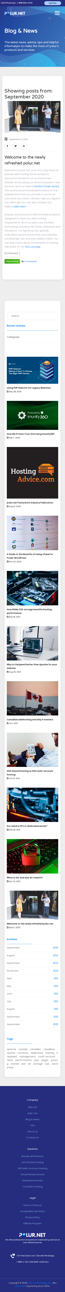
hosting (49, 1053)
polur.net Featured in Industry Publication (30, 502)
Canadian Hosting (33, 1186)
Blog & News (32, 1119)
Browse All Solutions (33, 1156)
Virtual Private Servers (33, 1174)
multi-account (46, 1056)
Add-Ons (33, 1113)
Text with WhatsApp (45, 1255)
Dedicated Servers (32, 1180)
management (27, 1056)
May (9, 986)
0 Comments (30, 261)
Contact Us (32, 1137)
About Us (33, 1131)
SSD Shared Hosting (32, 1162)
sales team (19, 206)
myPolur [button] (53, 3)
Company (32, 1099)
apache (11, 1049)
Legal (33, 1197)
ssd (23, 1064)
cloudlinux (49, 1049)
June (9, 993)
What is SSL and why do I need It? (25, 877)
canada (23, 1049)
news (10, 1060)
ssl (29, 1064)
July (9, 1001)
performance (23, 1060)
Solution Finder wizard (46, 186)
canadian (35, 1049)
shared (15, 1064)
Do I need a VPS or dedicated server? (27, 826)
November (13, 970)
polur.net (20, 1286)
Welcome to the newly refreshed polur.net (30, 923)
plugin (44, 1060)
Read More (12, 261)
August (11, 955)
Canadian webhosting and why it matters (30, 719)
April (9, 978)
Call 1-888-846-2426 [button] (16, 3)
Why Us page (33, 246)
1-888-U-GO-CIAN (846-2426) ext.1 (32, 1262)
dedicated (37, 1053)
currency (23, 1053)
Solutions (32, 1148)
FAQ (32, 1125)
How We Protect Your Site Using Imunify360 (30, 433)
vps (47, 1064)
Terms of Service (32, 1205)
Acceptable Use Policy (32, 1211)
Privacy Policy (32, 1217)
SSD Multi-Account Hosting (32, 1168)
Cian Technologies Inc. (40, 1282)
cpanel (11, 1053)
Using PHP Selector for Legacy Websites (29, 387)
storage (38, 1064)
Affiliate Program (32, 1223)
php (36, 1060)
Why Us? (32, 1107)
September (13, 947)
